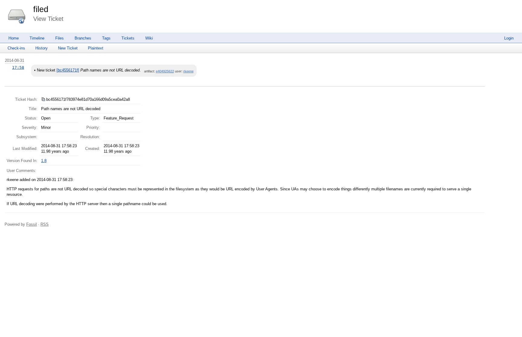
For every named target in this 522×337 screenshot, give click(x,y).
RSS (44, 224)
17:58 (18, 67)
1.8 (44, 160)
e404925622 (165, 71)
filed (40, 9)
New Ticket (68, 48)
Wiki (149, 38)
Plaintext (95, 48)
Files (59, 38)
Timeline (37, 38)
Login (509, 38)
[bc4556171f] (67, 70)
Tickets (127, 38)
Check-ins (16, 48)
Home (13, 38)
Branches (83, 38)
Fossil (31, 224)
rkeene (188, 71)
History (41, 48)
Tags (106, 38)
